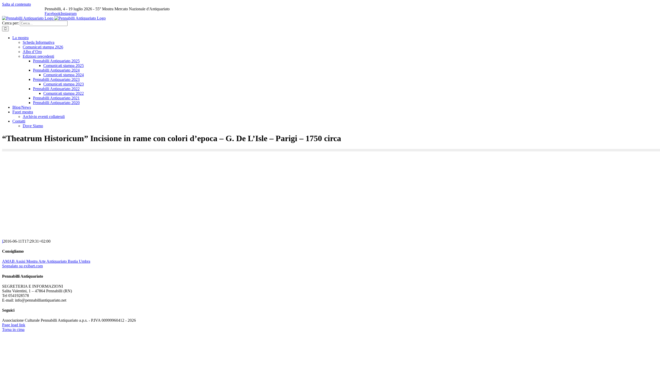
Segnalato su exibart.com (22, 266)
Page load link (13, 325)
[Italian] (5, 9)
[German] (25, 9)
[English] (12, 9)
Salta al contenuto (16, 4)
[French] (18, 9)
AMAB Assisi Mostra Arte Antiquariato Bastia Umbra (46, 261)
